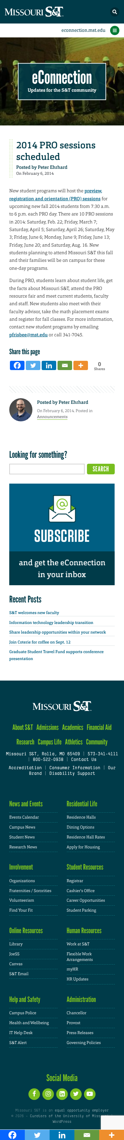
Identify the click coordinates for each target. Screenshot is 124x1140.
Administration (81, 999)
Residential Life (82, 803)
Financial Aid (99, 727)
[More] (80, 365)
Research (25, 741)
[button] (114, 12)
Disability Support (72, 774)
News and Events (26, 803)
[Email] (65, 365)
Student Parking (81, 910)
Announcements (52, 416)
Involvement (21, 867)
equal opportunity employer (82, 1111)
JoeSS (14, 954)
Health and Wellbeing (29, 1022)
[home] (46, 12)
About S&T (22, 727)
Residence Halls (81, 817)
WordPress (62, 1122)
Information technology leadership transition (51, 622)
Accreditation (25, 768)
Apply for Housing (83, 847)
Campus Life (50, 741)
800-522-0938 (48, 760)
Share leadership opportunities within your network (57, 632)
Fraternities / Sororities (30, 890)
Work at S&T (78, 944)
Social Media (62, 1077)
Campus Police (22, 1013)
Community (96, 741)
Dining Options (81, 827)
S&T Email (18, 973)
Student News (22, 837)
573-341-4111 (103, 754)
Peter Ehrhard (52, 167)
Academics (72, 727)
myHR (72, 969)
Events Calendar (24, 817)
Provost (74, 1022)
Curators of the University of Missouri (69, 1116)
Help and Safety (24, 999)
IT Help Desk (21, 1032)
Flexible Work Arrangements (80, 956)
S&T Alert (18, 1042)
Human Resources (84, 930)
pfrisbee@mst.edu (28, 335)
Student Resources (85, 867)
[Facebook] (17, 365)
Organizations (22, 880)
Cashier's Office (81, 890)
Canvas (15, 964)
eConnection (62, 78)
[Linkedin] (49, 365)
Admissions (47, 727)
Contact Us (83, 760)
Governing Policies (84, 1042)
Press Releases (80, 1032)
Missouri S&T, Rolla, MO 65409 (43, 754)
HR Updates (78, 979)
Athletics (73, 741)
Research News (23, 847)
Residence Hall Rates (86, 837)
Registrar (75, 880)
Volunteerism (21, 900)
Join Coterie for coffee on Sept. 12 (39, 642)
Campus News (22, 827)
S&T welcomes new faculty (34, 612)
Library (15, 944)
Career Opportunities (86, 900)
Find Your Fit (21, 910)
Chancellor (77, 1013)
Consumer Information (74, 768)
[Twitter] (33, 365)
